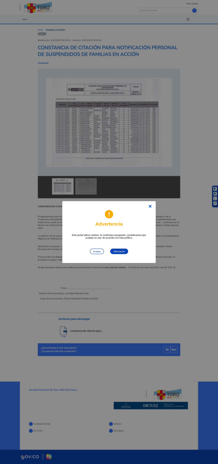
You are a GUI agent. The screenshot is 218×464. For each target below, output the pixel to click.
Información (119, 251)
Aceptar (97, 251)
